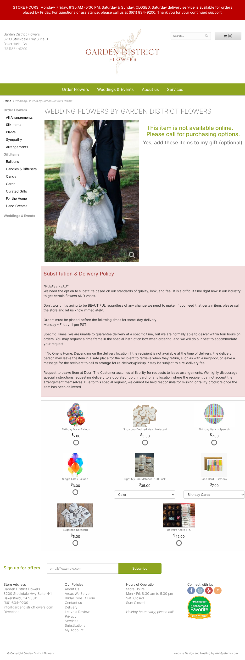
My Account (74, 630)
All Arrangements (19, 117)
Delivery (71, 607)
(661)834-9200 (15, 49)
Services (175, 89)
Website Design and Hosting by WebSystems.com (206, 653)
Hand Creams (16, 206)
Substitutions (75, 625)
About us (150, 89)
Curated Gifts (16, 191)
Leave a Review (77, 612)
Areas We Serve (77, 593)
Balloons (12, 161)
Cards (10, 184)
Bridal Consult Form (80, 598)
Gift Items (11, 154)
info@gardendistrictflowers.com (28, 607)
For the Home (16, 198)
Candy (11, 176)
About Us (72, 589)
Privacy (71, 616)
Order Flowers (75, 89)
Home (7, 101)
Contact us (73, 603)
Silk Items (13, 125)
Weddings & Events (115, 89)
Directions (11, 612)
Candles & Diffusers (21, 169)
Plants (11, 132)
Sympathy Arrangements (17, 143)
